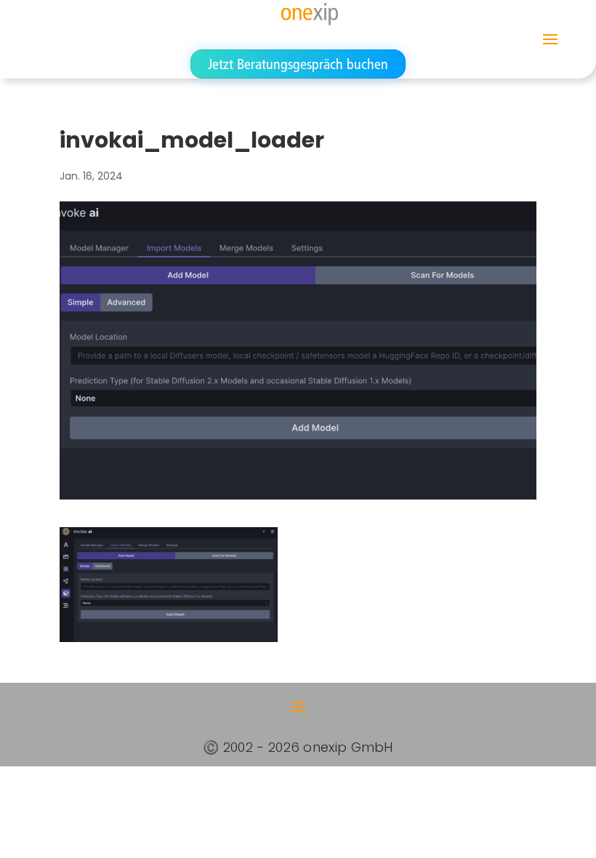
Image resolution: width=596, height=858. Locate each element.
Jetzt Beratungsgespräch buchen (298, 64)
